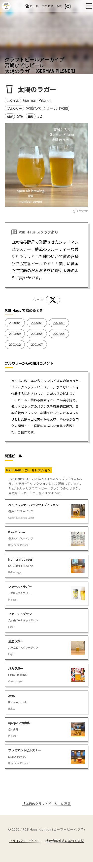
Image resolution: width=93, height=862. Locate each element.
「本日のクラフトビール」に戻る (46, 803)
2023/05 (37, 333)
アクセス (47, 6)
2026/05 (15, 322)
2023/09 (15, 333)
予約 (59, 6)
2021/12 (15, 344)
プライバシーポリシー (25, 840)
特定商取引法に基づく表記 (64, 840)
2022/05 (59, 333)
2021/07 (37, 344)
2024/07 (59, 322)
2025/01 (37, 322)
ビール (34, 6)
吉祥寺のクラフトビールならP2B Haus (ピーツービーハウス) (6, 6)
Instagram (82, 211)
